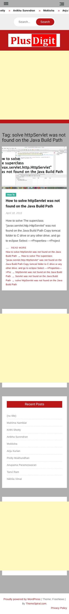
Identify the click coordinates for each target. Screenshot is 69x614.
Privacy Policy (59, 607)
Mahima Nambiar (17, 422)
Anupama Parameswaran (21, 464)
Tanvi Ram (13, 471)
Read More (18, 247)
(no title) (11, 415)
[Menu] (5, 3)
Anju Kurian (13, 450)
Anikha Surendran (23, 11)
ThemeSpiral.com (36, 603)
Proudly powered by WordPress (21, 599)
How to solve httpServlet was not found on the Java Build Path (33, 203)
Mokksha (47, 11)
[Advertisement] (34, 85)
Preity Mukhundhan (18, 457)
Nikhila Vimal (14, 478)
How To (11, 194)
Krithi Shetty (14, 429)
